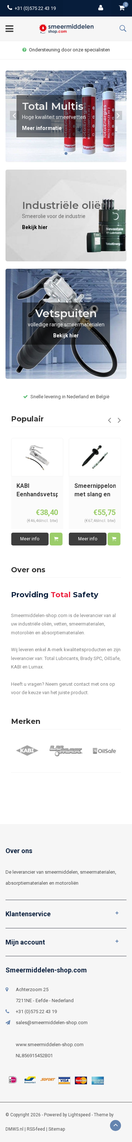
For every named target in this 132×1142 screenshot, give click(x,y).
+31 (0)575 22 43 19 (35, 8)
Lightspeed (79, 1114)
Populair (27, 418)
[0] (122, 8)
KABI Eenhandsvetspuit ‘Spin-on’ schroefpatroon (37, 490)
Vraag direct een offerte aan (69, 49)
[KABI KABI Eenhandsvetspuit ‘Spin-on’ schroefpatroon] (37, 457)
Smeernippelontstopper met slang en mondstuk (95, 490)
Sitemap (56, 1129)
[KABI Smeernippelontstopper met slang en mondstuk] (95, 457)
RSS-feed (36, 1129)
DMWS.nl (14, 1129)
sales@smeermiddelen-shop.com (52, 1022)
